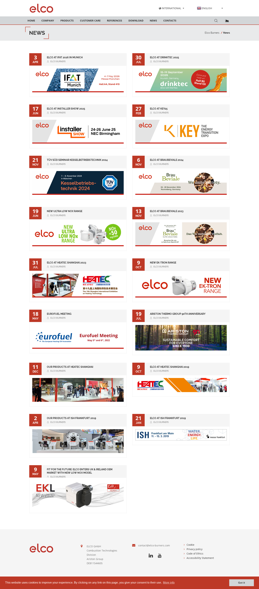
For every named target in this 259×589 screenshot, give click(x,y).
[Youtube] (160, 556)
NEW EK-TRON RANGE (163, 262)
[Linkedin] (151, 556)
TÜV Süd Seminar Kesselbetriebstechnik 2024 (77, 160)
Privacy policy (194, 549)
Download (135, 20)
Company (47, 20)
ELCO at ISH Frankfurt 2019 (168, 418)
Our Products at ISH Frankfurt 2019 (71, 418)
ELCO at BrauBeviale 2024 (166, 160)
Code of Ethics (195, 553)
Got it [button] (241, 582)
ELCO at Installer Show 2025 (66, 108)
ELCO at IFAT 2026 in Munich (65, 57)
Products (67, 20)
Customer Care (90, 20)
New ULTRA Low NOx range (64, 211)
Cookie (190, 544)
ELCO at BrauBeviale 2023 (166, 211)
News (153, 20)
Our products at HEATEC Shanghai (70, 366)
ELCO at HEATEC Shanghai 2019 (169, 366)
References (114, 20)
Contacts (169, 20)
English (207, 8)
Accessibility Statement (200, 558)
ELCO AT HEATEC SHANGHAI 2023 (66, 262)
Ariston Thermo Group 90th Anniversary (177, 313)
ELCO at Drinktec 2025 (164, 57)
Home (31, 20)
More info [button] (169, 582)
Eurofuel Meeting (59, 313)
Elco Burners (212, 32)
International (171, 8)
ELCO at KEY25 (159, 108)
